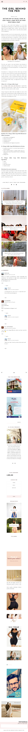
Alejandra (7, 300)
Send (14, 496)
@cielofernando (24, 723)
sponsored (22, 182)
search (19, 422)
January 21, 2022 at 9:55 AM (13, 317)
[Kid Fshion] (9, 664)
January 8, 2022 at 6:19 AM (9, 302)
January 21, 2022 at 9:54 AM (13, 289)
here (20, 458)
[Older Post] (26, 372)
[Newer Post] (1, 372)
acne (4, 182)
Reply (2, 283)
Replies (7, 285)
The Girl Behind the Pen (14, 10)
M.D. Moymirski (8, 326)
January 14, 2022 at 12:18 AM (10, 328)
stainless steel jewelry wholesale (14, 585)
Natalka (6, 273)
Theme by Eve (21, 730)
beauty (7, 182)
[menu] (2, 1)
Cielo (9, 288)
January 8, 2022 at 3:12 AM (9, 274)
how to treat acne (14, 182)
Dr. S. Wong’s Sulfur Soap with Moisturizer (11, 85)
